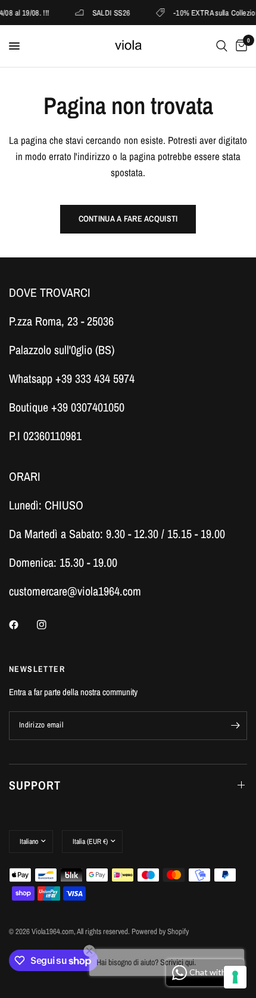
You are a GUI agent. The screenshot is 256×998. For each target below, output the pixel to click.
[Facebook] (22, 625)
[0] (239, 46)
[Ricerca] (222, 46)
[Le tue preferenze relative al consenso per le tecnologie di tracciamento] (235, 977)
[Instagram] (50, 625)
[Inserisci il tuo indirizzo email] (235, 725)
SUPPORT (35, 785)
